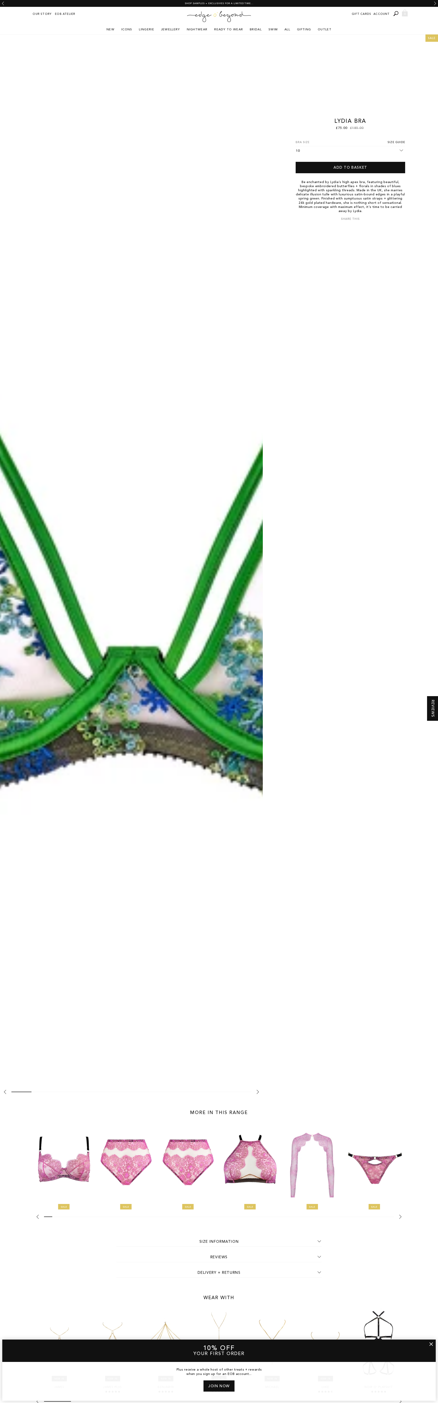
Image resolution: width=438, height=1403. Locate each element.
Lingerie (146, 29)
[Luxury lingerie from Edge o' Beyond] (219, 16)
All (287, 29)
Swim (273, 29)
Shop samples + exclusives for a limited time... (219, 3)
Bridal (256, 29)
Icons (126, 29)
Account (381, 14)
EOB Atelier (65, 14)
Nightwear (197, 29)
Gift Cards (361, 14)
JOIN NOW (219, 1386)
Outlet (324, 29)
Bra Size (303, 142)
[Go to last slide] (3, 3)
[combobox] (396, 13)
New (111, 29)
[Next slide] (435, 3)
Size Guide (396, 142)
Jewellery (170, 29)
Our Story (42, 14)
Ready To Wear (228, 29)
